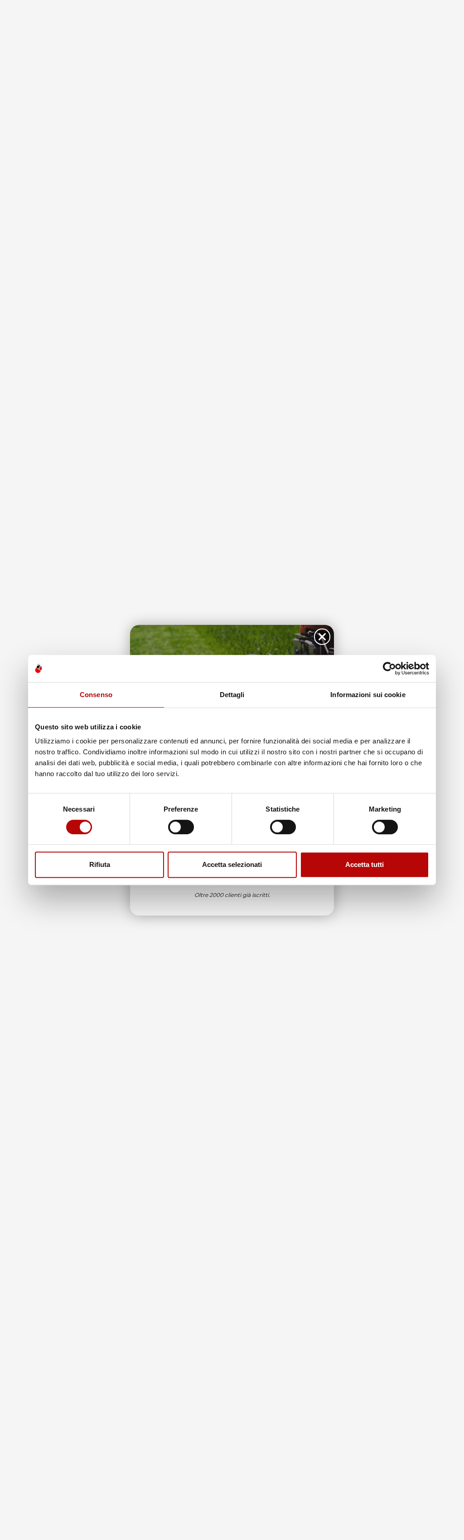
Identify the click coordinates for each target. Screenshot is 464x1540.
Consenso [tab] (96, 694)
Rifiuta (99, 864)
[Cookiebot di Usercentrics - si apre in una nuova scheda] (389, 668)
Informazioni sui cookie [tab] (367, 694)
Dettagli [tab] (232, 694)
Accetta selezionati (232, 864)
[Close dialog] (322, 636)
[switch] (181, 827)
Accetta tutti (364, 864)
